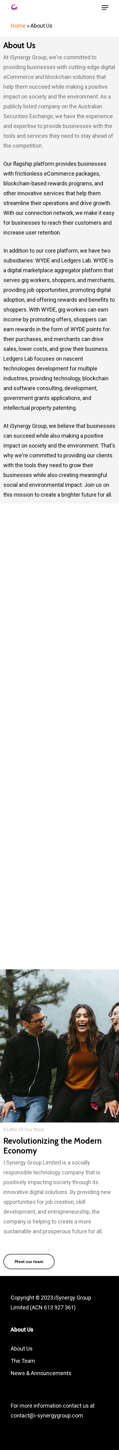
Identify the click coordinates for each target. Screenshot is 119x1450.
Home (18, 25)
